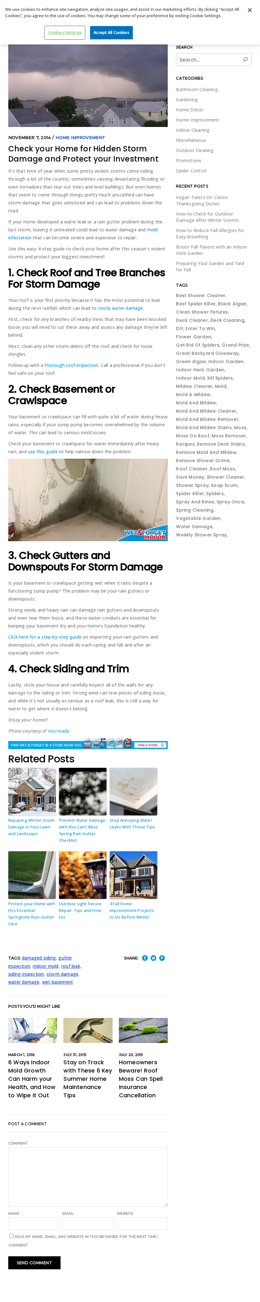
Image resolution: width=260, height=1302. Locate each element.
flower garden (193, 337)
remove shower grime (203, 460)
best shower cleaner (200, 295)
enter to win (200, 328)
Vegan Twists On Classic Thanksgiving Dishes (202, 200)
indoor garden (226, 361)
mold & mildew (193, 394)
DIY (179, 328)
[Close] (250, 10)
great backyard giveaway (207, 353)
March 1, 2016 (21, 1055)
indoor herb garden (200, 370)
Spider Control (191, 171)
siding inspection (26, 974)
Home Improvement (80, 137)
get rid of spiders (197, 345)
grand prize (235, 345)
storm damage (62, 974)
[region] (130, 22)
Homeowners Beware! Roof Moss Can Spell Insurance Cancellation (141, 1078)
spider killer (190, 493)
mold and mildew (196, 403)
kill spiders (220, 378)
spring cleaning (194, 510)
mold (221, 386)
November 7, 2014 (29, 137)
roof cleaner (191, 469)
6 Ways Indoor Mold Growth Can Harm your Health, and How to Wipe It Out (31, 1078)
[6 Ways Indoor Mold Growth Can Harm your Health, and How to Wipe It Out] (32, 1030)
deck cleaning (227, 320)
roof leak (70, 966)
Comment (18, 1143)
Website (125, 1213)
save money (190, 477)
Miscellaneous (191, 140)
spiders (215, 493)
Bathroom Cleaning (197, 89)
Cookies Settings (65, 32)
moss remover (228, 436)
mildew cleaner (194, 386)
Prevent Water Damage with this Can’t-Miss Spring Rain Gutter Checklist (82, 830)
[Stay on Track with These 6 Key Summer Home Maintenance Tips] (87, 1030)
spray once (230, 502)
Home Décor (189, 110)
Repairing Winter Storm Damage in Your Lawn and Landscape (31, 826)
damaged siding (39, 958)
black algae (232, 304)
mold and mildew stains (203, 427)
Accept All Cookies (111, 32)
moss (240, 427)
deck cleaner (192, 320)
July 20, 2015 (131, 1055)
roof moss (222, 469)
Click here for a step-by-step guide (44, 637)
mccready (58, 731)
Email (68, 1213)
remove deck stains (221, 444)
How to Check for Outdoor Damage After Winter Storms (207, 217)
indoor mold (45, 966)
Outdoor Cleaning (195, 150)
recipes (185, 444)
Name (13, 1213)
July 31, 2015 (74, 1055)
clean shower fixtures (202, 312)
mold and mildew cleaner (206, 411)
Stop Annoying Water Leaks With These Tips (132, 823)
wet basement (57, 982)
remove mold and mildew (206, 452)
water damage (23, 982)
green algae (191, 361)
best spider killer (196, 304)
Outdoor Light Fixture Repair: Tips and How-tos (80, 910)
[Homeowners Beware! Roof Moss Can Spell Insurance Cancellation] (143, 1030)
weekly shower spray (201, 535)
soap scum (224, 485)
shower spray (192, 485)
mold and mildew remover (207, 419)
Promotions (188, 160)
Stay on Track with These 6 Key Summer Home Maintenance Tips (87, 1078)
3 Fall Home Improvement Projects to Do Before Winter (132, 910)
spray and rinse (195, 502)
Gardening (187, 99)
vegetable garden (198, 518)
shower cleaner (225, 477)
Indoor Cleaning (193, 130)
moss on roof (192, 436)
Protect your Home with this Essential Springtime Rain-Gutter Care (31, 913)
